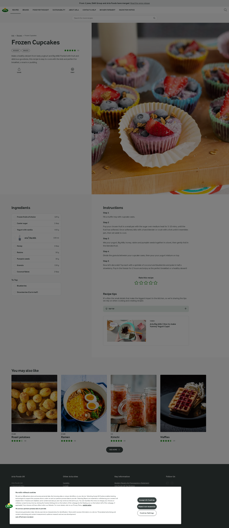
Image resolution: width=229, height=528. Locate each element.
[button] (9, 506)
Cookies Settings (147, 513)
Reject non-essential (146, 506)
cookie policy (87, 505)
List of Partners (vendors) (24, 517)
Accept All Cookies (147, 500)
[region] (95, 505)
